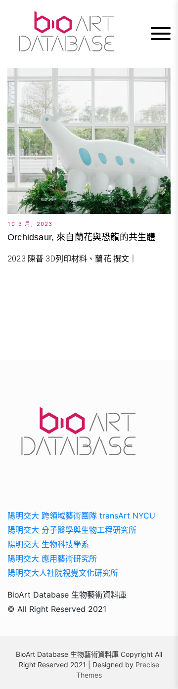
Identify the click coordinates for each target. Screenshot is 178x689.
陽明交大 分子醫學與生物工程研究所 (71, 530)
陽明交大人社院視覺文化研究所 (62, 573)
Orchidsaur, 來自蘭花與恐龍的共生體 (81, 237)
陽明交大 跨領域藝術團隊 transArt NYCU (81, 515)
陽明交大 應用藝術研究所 (52, 558)
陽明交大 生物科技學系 (48, 544)
